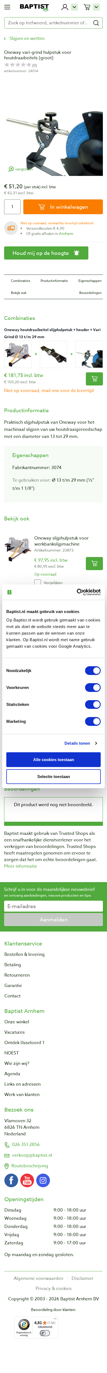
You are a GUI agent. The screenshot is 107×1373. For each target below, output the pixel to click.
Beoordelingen (90, 292)
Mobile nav (7, 7)
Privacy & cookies (54, 1289)
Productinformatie (54, 280)
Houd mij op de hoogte (41, 253)
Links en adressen (22, 1084)
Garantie (13, 985)
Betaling (12, 965)
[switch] (93, 687)
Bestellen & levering (24, 954)
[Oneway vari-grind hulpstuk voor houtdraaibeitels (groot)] (89, 354)
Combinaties (20, 280)
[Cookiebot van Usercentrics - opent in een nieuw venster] (77, 592)
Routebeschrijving (30, 1166)
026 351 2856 (26, 1144)
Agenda (12, 1074)
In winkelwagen (68, 206)
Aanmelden (53, 919)
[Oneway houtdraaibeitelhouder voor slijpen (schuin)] (53, 354)
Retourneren (17, 975)
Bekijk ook (18, 292)
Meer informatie (20, 866)
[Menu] (55, 1320)
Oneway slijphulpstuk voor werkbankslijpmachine (61, 541)
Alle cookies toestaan (53, 759)
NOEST (11, 1053)
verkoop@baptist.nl (32, 1155)
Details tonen (77, 743)
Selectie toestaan (53, 776)
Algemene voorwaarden (38, 1278)
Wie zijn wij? (16, 1063)
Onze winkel (16, 1022)
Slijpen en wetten (27, 39)
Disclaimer (82, 1278)
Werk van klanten (22, 1094)
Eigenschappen (90, 280)
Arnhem (66, 233)
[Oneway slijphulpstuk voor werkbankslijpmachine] (18, 354)
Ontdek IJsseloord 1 (24, 1042)
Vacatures (14, 1032)
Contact (12, 996)
